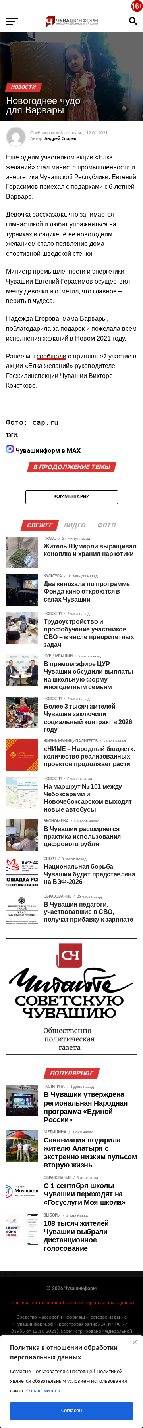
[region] (71, 1381)
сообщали (51, 356)
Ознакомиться (43, 1391)
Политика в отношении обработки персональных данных (71, 1302)
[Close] (134, 1342)
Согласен (71, 1411)
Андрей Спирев (60, 138)
